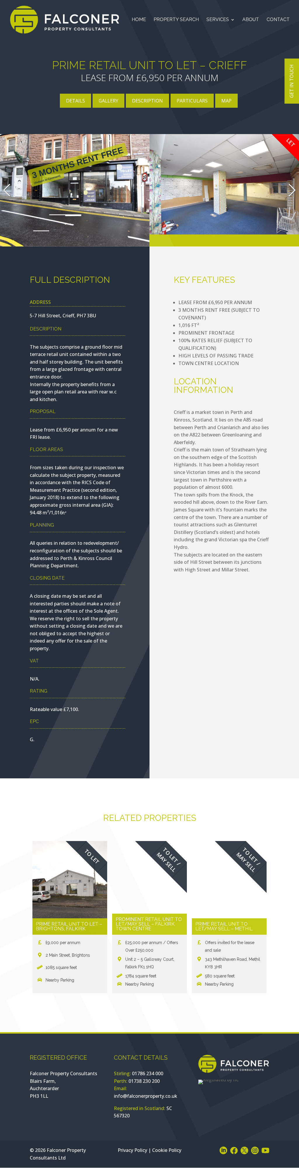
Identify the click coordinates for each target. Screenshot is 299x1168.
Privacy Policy (132, 1150)
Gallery (108, 100)
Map (226, 100)
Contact (278, 20)
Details (75, 100)
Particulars (192, 100)
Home (139, 20)
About (250, 20)
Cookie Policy (166, 1150)
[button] (292, 190)
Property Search (176, 20)
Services (217, 20)
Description (147, 100)
